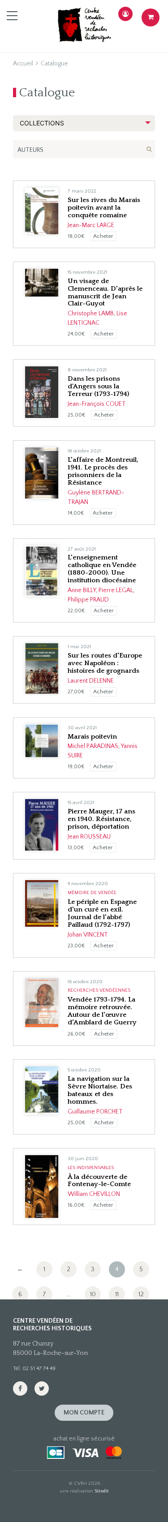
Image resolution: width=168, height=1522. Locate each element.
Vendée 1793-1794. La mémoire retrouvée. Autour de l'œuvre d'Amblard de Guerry (102, 1011)
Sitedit (102, 1491)
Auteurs (30, 150)
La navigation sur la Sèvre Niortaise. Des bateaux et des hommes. (100, 1090)
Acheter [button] (103, 236)
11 (117, 1294)
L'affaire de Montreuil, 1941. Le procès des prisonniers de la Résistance (103, 471)
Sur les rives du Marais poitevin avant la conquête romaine (104, 207)
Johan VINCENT (88, 934)
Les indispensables (91, 1167)
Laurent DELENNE (91, 680)
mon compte (84, 1412)
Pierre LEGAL (116, 590)
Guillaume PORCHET (95, 1111)
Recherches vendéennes (99, 990)
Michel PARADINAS (93, 746)
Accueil (23, 63)
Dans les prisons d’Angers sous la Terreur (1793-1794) (98, 386)
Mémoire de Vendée (92, 892)
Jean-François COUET (97, 404)
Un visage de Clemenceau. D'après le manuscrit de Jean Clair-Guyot (105, 292)
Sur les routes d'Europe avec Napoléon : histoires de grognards (105, 663)
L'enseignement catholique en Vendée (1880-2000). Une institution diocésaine (102, 569)
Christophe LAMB (91, 313)
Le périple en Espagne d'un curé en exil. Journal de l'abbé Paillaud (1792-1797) (102, 913)
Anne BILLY (82, 590)
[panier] (150, 17)
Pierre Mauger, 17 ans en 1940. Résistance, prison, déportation (101, 819)
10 (93, 1294)
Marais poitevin (92, 736)
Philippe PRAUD (88, 599)
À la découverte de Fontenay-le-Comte (99, 1180)
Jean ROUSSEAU (89, 836)
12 (141, 1294)
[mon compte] (125, 14)
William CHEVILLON (94, 1194)
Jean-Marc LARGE (91, 225)
